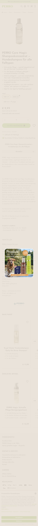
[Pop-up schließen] (31, 250)
